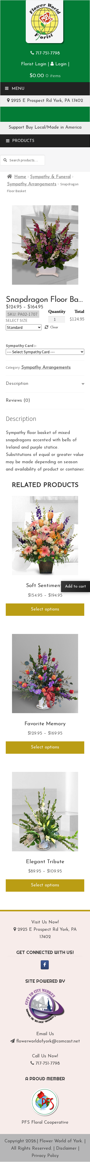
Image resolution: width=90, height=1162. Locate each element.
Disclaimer (66, 1148)
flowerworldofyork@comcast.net (48, 1041)
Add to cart (75, 587)
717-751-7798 (48, 53)
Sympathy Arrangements (31, 184)
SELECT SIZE (17, 320)
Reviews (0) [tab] (18, 400)
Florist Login (33, 64)
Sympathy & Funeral (50, 177)
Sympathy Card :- (21, 345)
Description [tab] (17, 384)
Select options (45, 609)
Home (20, 177)
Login (60, 64)
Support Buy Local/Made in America (45, 127)
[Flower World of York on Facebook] (45, 964)
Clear (54, 327)
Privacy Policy (45, 1156)
